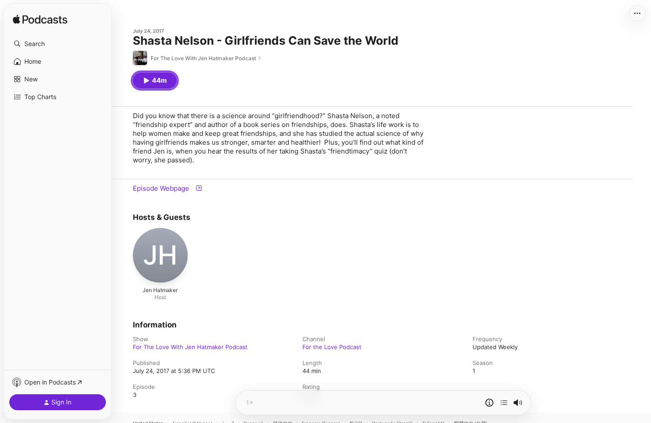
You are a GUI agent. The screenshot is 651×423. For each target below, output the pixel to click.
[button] (57, 43)
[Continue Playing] (504, 402)
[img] (40, 19)
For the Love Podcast (331, 346)
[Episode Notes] (489, 402)
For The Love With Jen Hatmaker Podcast (190, 346)
